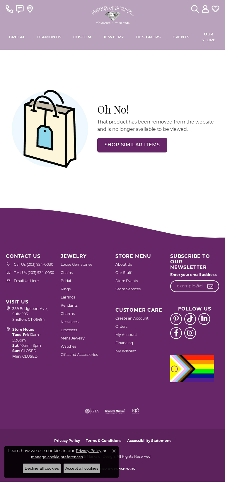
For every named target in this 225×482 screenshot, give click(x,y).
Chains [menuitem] (67, 272)
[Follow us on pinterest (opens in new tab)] (176, 319)
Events (181, 37)
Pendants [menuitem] (69, 305)
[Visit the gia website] (92, 411)
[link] (9, 9)
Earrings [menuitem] (68, 297)
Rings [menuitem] (66, 289)
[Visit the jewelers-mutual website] (115, 411)
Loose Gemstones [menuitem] (76, 264)
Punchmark (124, 469)
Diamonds (49, 37)
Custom (82, 37)
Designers (148, 37)
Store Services (128, 289)
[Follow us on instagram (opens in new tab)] (190, 333)
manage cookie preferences (57, 456)
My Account (126, 334)
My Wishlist (125, 351)
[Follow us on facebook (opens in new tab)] (176, 333)
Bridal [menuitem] (66, 281)
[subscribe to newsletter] (210, 286)
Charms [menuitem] (68, 313)
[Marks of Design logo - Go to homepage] (113, 13)
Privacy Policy (67, 440)
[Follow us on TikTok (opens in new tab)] (190, 319)
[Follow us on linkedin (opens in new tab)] (204, 319)
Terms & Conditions (103, 440)
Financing (124, 343)
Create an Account (132, 318)
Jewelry (113, 37)
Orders (121, 326)
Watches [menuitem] (68, 346)
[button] (195, 9)
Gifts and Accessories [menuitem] (79, 354)
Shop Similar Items (132, 145)
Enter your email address (193, 274)
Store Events (126, 281)
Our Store (209, 37)
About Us (123, 264)
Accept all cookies (81, 468)
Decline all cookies (42, 468)
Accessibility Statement (149, 440)
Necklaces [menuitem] (70, 322)
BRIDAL (17, 37)
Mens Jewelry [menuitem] (73, 338)
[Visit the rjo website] (135, 411)
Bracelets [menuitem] (69, 330)
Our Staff (123, 272)
